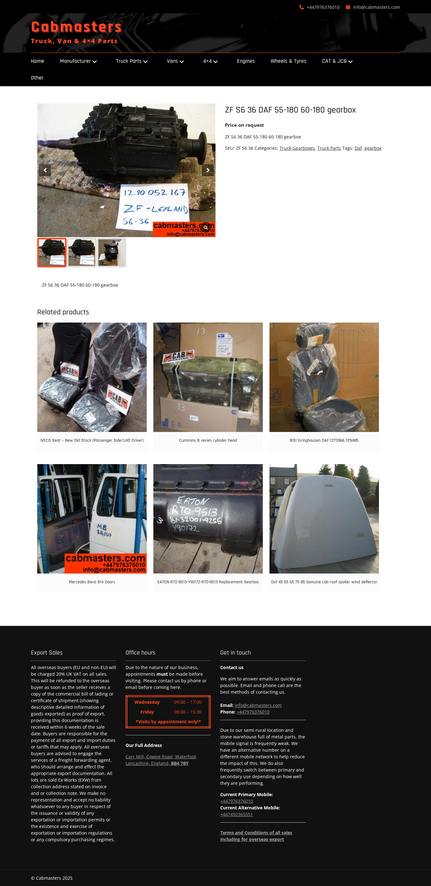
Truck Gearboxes (297, 148)
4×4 (207, 61)
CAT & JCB (334, 61)
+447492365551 (236, 814)
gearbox (372, 148)
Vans (172, 61)
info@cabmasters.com (376, 7)
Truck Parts (129, 61)
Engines (246, 61)
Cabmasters (77, 27)
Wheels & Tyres (288, 61)
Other (37, 77)
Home (37, 61)
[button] (208, 170)
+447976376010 (323, 7)
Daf (358, 148)
